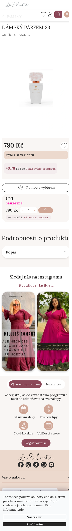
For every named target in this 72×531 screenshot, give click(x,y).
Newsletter (53, 384)
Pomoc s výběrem (40, 187)
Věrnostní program (25, 384)
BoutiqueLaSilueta (21, 465)
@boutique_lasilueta (36, 285)
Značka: (16, 35)
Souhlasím (34, 524)
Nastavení (34, 517)
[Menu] (67, 14)
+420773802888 (44, 465)
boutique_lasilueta (28, 465)
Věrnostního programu (36, 217)
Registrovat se (36, 443)
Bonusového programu (40, 168)
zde (21, 509)
